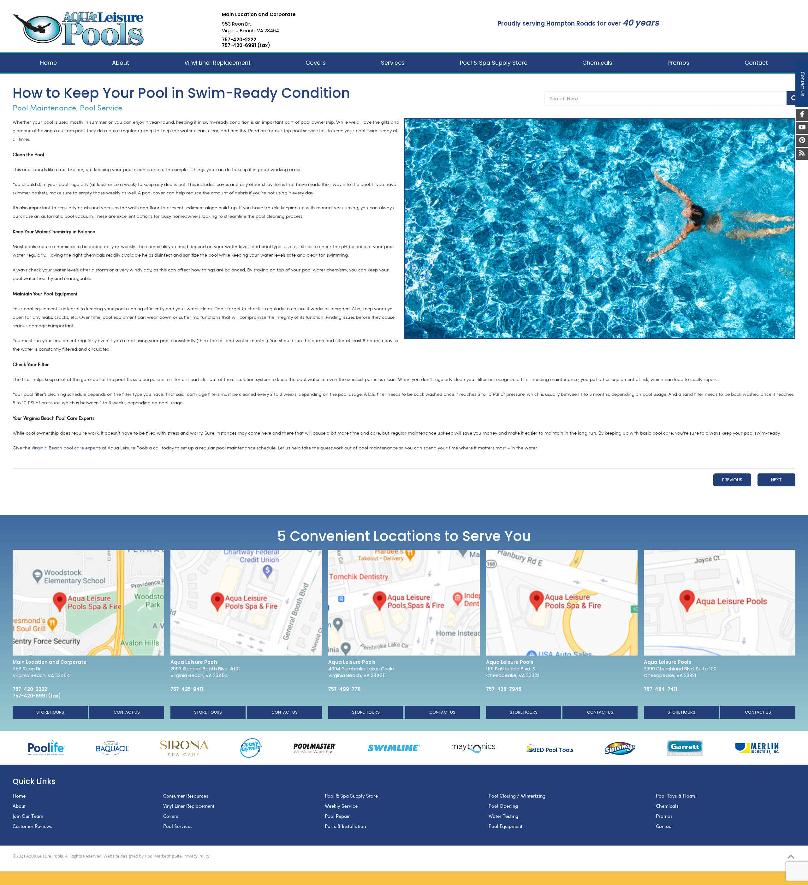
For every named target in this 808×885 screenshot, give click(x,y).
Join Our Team (28, 816)
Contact (664, 826)
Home (19, 796)
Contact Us (127, 712)
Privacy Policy (197, 856)
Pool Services (178, 826)
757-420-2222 (239, 40)
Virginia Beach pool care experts (66, 448)
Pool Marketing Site (163, 856)
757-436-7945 (503, 689)
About (19, 806)
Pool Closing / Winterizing (517, 796)
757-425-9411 (186, 689)
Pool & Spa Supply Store (351, 796)
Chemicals (667, 806)
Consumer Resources (185, 796)
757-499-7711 (344, 689)
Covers (170, 816)
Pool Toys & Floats (676, 796)
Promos (664, 816)
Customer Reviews (32, 826)
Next (776, 480)
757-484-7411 (660, 689)
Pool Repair (337, 816)
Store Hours (50, 712)
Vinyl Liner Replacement (188, 806)
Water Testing (503, 816)
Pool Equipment (505, 826)
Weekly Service (341, 806)
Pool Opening (503, 806)
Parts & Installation (345, 826)
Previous (732, 480)
